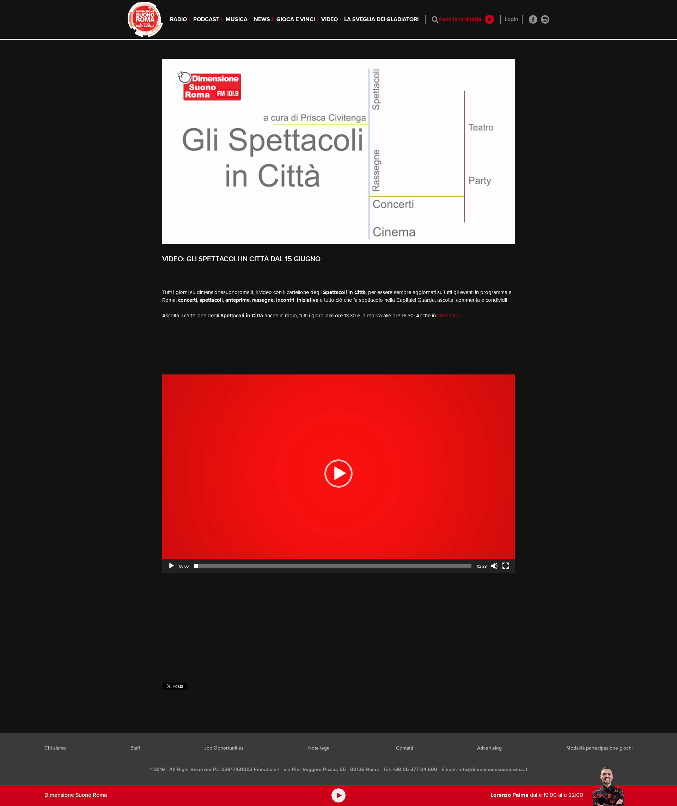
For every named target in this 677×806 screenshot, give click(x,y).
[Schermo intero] (505, 565)
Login (511, 19)
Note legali (319, 748)
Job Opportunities (224, 748)
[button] (338, 473)
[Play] (171, 565)
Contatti (404, 748)
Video (329, 19)
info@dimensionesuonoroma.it (492, 770)
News (262, 19)
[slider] (332, 566)
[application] (338, 473)
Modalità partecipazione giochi (599, 748)
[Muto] (494, 565)
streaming (448, 315)
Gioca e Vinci (295, 19)
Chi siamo (55, 748)
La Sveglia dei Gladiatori (381, 19)
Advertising (489, 748)
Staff (135, 748)
